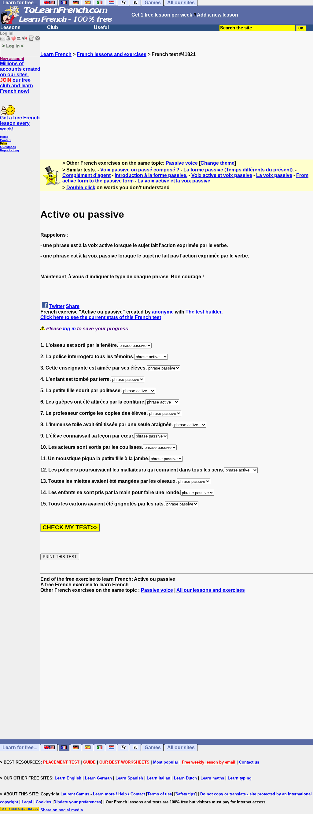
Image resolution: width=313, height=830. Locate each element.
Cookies (43, 802)
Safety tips (185, 794)
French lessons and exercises (111, 54)
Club (52, 27)
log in (69, 328)
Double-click (80, 187)
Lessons (10, 27)
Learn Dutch (185, 778)
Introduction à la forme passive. (151, 175)
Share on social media (61, 810)
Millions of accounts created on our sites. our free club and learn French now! (20, 77)
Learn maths (212, 778)
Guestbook (8, 146)
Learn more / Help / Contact (119, 794)
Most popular (165, 762)
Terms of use (159, 794)
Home (4, 136)
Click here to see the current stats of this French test (100, 317)
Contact (5, 140)
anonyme (163, 311)
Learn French (56, 54)
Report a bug (9, 150)
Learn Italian (158, 778)
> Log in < (13, 45)
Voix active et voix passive (221, 175)
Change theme (217, 163)
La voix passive (274, 175)
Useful (101, 27)
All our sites (181, 747)
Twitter (56, 306)
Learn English (68, 778)
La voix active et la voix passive (174, 180)
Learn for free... (19, 747)
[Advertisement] (176, 100)
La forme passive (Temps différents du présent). (238, 169)
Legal (27, 802)
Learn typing (240, 778)
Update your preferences (78, 802)
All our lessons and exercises (210, 590)
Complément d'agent (86, 175)
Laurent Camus (75, 794)
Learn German (98, 778)
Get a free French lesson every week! (20, 123)
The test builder (203, 311)
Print (3, 143)
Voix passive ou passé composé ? (139, 169)
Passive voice (182, 163)
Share (72, 306)
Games (153, 747)
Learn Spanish (129, 778)
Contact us (249, 762)
